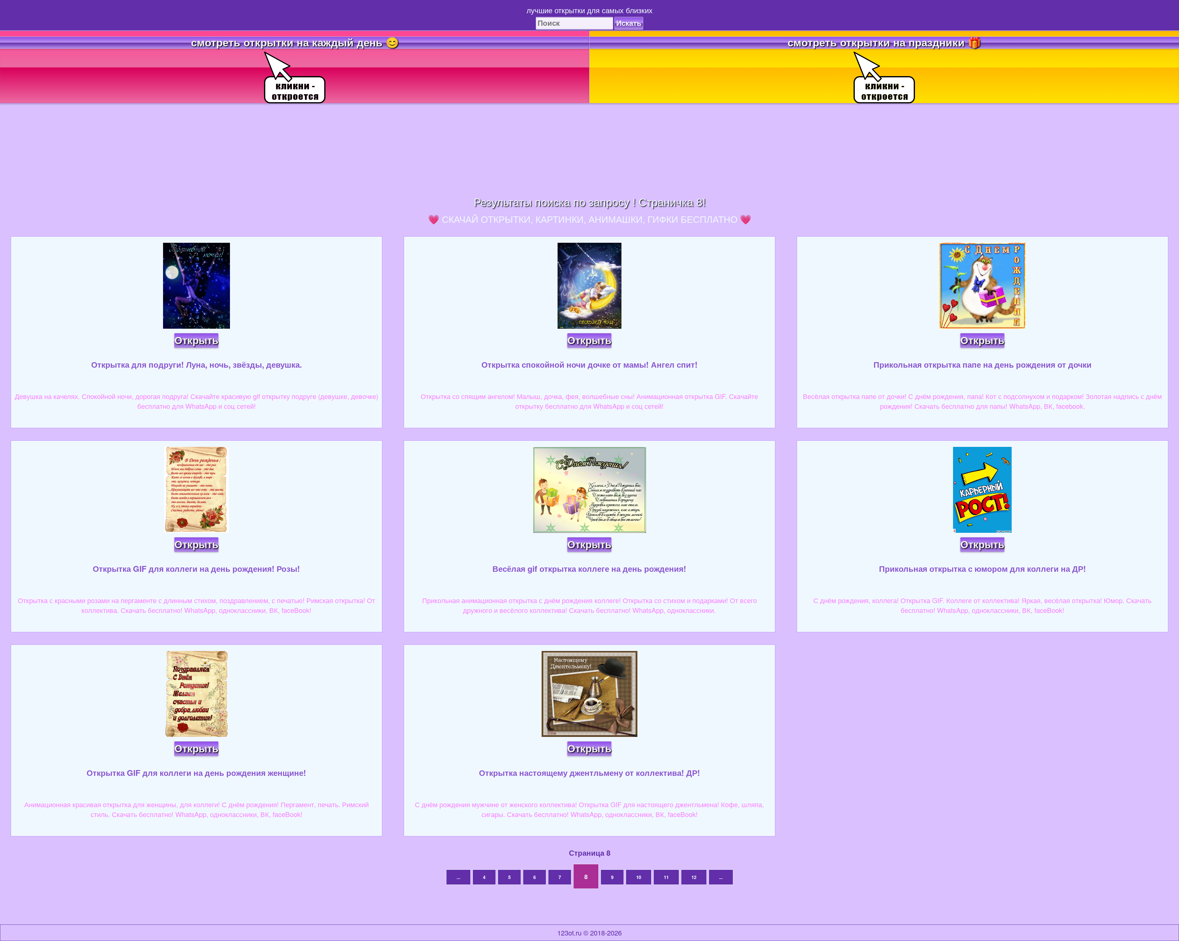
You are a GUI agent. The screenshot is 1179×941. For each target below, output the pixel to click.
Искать (628, 23)
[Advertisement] (589, 146)
